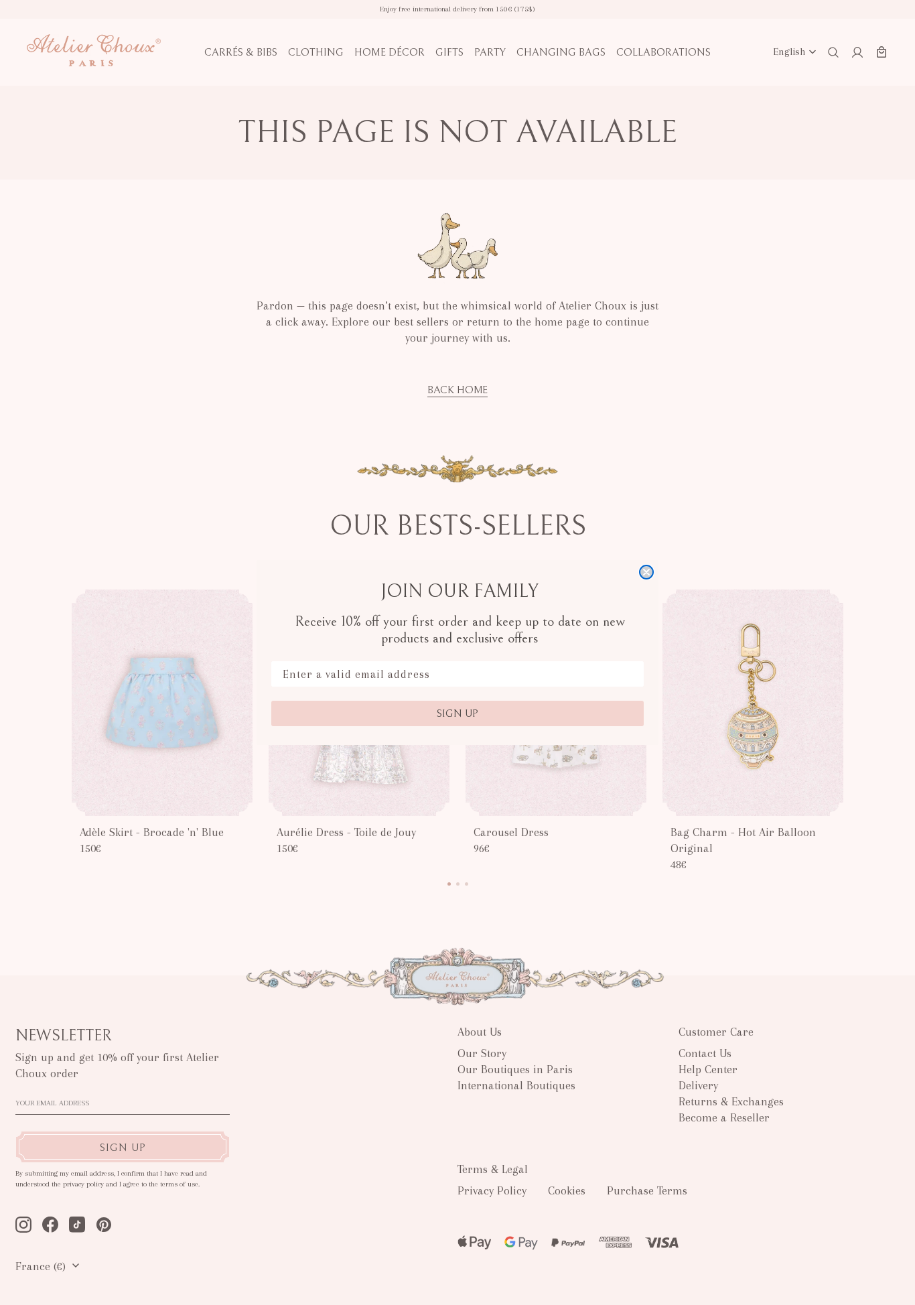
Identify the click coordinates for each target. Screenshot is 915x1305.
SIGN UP (457, 713)
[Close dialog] (646, 572)
